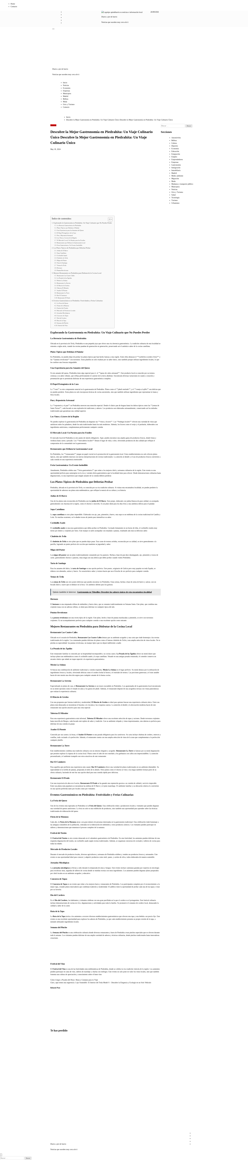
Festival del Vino (63, 325)
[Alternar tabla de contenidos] (109, 219)
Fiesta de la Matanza (63, 305)
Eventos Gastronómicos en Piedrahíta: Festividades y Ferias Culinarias (78, 301)
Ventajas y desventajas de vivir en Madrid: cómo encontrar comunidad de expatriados (56, 1079)
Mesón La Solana (62, 280)
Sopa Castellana (61, 253)
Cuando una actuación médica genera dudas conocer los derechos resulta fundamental (80, 1006)
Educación (175, 151)
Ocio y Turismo (69, 104)
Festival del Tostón (62, 308)
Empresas (66, 91)
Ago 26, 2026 (53, 1025)
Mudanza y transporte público (182, 184)
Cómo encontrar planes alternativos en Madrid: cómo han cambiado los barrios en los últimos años (56, 1103)
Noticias (66, 85)
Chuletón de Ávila (62, 258)
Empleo (174, 157)
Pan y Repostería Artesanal (65, 235)
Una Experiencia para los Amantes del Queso (70, 230)
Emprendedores (177, 159)
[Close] (1, 1155)
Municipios (67, 93)
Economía (66, 88)
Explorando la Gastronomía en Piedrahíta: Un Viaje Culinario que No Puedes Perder (82, 223)
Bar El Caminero (62, 295)
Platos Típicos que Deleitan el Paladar (68, 228)
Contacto (14, 7)
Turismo (174, 200)
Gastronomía (176, 165)
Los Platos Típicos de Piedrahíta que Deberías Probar (71, 248)
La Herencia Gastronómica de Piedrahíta (69, 225)
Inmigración (175, 168)
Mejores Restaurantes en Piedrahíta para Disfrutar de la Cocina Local (77, 273)
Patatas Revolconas (62, 270)
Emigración (175, 154)
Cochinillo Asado (62, 255)
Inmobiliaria (175, 170)
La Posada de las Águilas (64, 278)
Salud (173, 195)
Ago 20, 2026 (66, 1014)
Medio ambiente (177, 176)
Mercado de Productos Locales (66, 310)
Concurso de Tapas (62, 315)
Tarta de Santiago (62, 263)
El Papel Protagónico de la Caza (66, 233)
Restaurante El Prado (64, 298)
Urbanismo (175, 203)
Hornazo (59, 268)
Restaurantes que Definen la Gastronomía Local (71, 243)
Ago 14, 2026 (79, 1020)
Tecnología (175, 198)
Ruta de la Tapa (61, 320)
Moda (65, 102)
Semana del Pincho (62, 323)
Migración (175, 179)
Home (13, 4)
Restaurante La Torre (63, 293)
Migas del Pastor (62, 260)
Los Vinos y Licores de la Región (67, 238)
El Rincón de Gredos (63, 285)
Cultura (174, 143)
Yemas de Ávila (61, 265)
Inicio (65, 83)
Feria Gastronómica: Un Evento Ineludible (69, 245)
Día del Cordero (62, 318)
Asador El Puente (62, 290)
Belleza (65, 99)
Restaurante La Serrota (63, 283)
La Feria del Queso (62, 303)
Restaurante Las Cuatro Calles (66, 275)
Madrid (65, 96)
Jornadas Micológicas (63, 313)
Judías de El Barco (62, 250)
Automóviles (176, 138)
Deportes (174, 146)
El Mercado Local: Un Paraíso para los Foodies (71, 240)
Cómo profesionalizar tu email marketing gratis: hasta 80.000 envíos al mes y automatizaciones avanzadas (55, 1009)
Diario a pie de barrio (109, 17)
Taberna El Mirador (63, 288)
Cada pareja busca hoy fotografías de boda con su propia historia (67, 1003)
